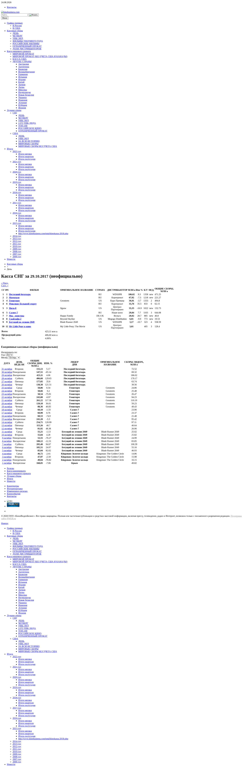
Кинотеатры (13, 486)
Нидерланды (24, 92)
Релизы (10, 468)
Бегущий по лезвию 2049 (21, 322)
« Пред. (4, 283)
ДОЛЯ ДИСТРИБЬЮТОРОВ (27, 48)
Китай (21, 82)
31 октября (7, 369)
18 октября (7, 410)
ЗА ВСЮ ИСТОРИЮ (28, 141)
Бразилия (22, 69)
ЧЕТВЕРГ (17, 36)
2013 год (17, 238)
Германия (23, 74)
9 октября (6, 438)
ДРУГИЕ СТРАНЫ (22, 61)
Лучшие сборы (14, 110)
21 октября (7, 400)
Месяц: (4, 357)
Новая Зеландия (26, 95)
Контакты (11, 7)
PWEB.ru (11, 518)
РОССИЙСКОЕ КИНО (29, 128)
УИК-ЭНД (18, 38)
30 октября (7, 372)
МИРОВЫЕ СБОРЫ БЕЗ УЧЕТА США (37, 146)
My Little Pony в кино (20, 326)
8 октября (6, 441)
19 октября (7, 406)
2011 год (17, 244)
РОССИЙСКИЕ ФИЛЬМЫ (26, 43)
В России (17, 25)
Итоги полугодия (26, 159)
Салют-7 (13, 312)
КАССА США (20, 59)
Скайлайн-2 (15, 319)
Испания (22, 77)
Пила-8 (12, 308)
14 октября (7, 422)
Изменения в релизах (17, 491)
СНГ (15, 113)
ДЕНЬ (16, 33)
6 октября (6, 447)
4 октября (6, 453)
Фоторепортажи (15, 488)
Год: (3, 355)
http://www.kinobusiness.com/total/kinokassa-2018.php (43, 233)
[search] (33, 15)
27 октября (7, 381)
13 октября (7, 425)
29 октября (7, 375)
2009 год (17, 249)
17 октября (7, 413)
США (15, 133)
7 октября (6, 444)
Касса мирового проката (19, 51)
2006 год (17, 256)
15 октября (7, 419)
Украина (22, 97)
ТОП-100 (22, 125)
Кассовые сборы (15, 31)
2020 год (17, 172)
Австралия (23, 64)
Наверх (4, 523)
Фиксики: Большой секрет (23, 304)
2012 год (17, 241)
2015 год (17, 223)
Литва (21, 87)
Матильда (14, 297)
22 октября (7, 397)
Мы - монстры (16, 316)
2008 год (17, 251)
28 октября (7, 378)
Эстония (22, 102)
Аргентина (23, 66)
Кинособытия (13, 494)
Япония (22, 108)
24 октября (7, 391)
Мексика (22, 90)
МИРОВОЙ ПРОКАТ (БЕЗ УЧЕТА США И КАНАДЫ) (40, 56)
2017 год (17, 202)
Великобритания (26, 72)
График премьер (15, 23)
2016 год (17, 213)
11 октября (7, 431)
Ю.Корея (22, 105)
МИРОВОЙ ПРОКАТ (23, 54)
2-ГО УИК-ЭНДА (27, 123)
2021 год (17, 161)
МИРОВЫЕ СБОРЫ (28, 143)
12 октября (7, 428)
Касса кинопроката (16, 471)
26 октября (7, 384)
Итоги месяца (25, 154)
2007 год (17, 254)
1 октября (6, 463)
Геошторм (14, 300)
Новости (11, 259)
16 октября (7, 416)
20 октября (7, 403)
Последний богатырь (20, 294)
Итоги (10, 149)
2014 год (17, 236)
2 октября (6, 460)
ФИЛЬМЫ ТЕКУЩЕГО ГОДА (28, 41)
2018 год (17, 192)
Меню (4, 18)
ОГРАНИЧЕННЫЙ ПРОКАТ (27, 46)
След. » (4, 285)
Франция (22, 100)
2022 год (17, 151)
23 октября (7, 394)
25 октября (7, 388)
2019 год (17, 182)
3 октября (6, 457)
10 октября (7, 435)
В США (16, 28)
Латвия (21, 84)
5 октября (6, 450)
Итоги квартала (26, 156)
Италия (21, 79)
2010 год (17, 246)
